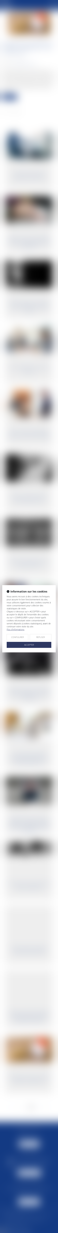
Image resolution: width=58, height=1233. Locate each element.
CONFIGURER (17, 637)
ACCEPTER (29, 644)
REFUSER (40, 637)
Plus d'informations (15, 629)
